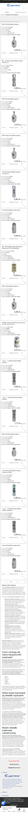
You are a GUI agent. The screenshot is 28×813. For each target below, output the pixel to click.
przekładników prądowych (7, 751)
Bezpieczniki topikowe (15, 21)
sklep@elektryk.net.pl (14, 767)
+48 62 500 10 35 (14, 764)
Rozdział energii (6, 21)
